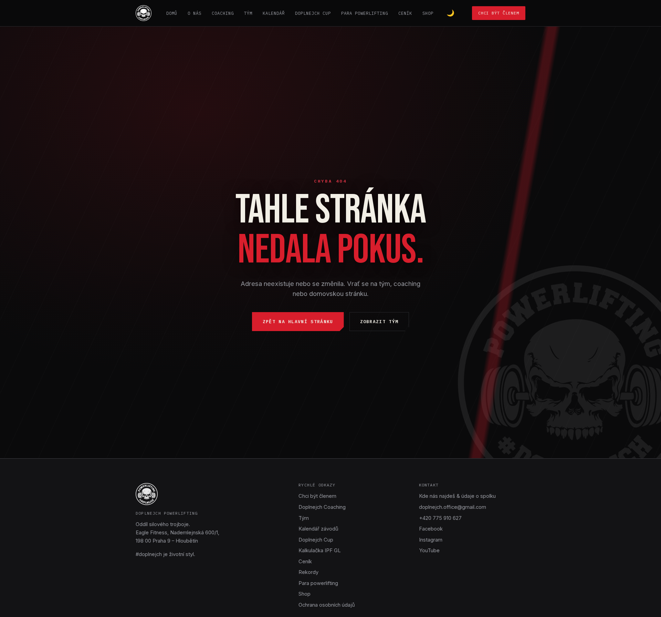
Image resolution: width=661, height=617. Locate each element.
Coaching (223, 13)
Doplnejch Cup (313, 13)
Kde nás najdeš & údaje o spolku (457, 496)
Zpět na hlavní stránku (298, 322)
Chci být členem (498, 13)
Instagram (430, 540)
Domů (171, 13)
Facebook (431, 529)
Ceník (405, 13)
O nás (194, 13)
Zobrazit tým (379, 322)
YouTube (429, 550)
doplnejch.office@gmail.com (452, 507)
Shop (427, 13)
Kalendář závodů (318, 529)
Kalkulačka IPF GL (319, 550)
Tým (248, 13)
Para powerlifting (364, 13)
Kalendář (274, 13)
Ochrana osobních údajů (326, 605)
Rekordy (308, 572)
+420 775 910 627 (440, 518)
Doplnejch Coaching (322, 507)
